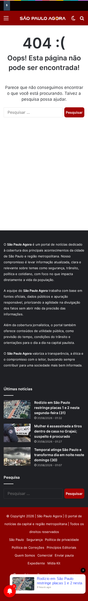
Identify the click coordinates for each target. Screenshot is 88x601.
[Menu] (6, 19)
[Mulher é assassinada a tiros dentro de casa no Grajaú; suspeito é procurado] (17, 433)
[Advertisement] (44, 179)
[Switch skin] (73, 19)
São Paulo (16, 540)
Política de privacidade (62, 540)
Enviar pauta (64, 555)
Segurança (34, 540)
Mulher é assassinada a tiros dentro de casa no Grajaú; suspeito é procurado (58, 431)
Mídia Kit (53, 563)
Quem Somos (25, 555)
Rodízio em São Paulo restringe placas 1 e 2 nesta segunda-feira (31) (56, 407)
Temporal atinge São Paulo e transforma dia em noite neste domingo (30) (59, 454)
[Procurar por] (81, 19)
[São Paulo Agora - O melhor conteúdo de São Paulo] (42, 18)
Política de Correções (28, 547)
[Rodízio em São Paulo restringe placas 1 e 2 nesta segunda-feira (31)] (17, 409)
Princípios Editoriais (61, 547)
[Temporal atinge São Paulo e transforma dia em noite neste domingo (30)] (17, 456)
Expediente (36, 563)
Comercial (44, 555)
